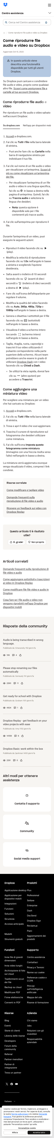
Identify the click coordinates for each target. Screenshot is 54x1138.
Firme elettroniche (13, 997)
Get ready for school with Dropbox (22, 696)
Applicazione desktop (15, 890)
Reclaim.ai (32, 925)
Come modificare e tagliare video (25, 490)
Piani (29, 931)
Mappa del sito (34, 997)
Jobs (29, 1025)
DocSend (31, 915)
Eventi (7, 1025)
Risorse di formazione (38, 1002)
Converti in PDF (12, 1002)
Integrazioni (10, 903)
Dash (29, 910)
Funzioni (8, 908)
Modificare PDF (12, 992)
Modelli (8, 934)
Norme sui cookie (36, 972)
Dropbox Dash (25, 361)
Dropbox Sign (34, 920)
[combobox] (27, 22)
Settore (30, 900)
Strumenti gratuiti (13, 939)
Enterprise (32, 905)
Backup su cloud (13, 987)
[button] (6, 22)
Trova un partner (12, 1072)
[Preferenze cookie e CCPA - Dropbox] (27, 1121)
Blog (6, 1020)
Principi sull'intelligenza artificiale (35, 989)
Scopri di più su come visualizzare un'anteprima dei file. (28, 173)
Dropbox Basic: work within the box (23, 748)
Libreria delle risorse (14, 1035)
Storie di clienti (12, 1030)
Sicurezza (9, 919)
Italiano (8, 1101)
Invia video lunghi (13, 965)
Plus (29, 890)
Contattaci (32, 962)
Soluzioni (9, 913)
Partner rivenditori (13, 1059)
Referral (8, 1054)
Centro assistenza (12, 13)
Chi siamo (32, 1020)
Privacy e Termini (35, 967)
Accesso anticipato (14, 924)
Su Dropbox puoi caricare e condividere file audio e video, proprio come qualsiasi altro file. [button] (26, 87)
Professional (33, 895)
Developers (10, 1041)
